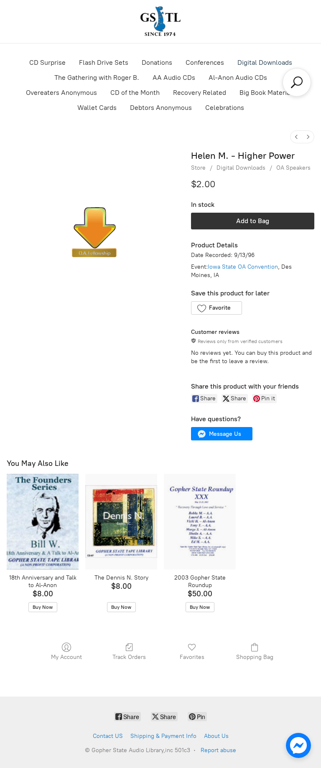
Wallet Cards (97, 108)
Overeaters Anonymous (61, 93)
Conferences (205, 62)
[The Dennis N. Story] (121, 522)
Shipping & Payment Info (163, 736)
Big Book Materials (267, 93)
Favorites (192, 657)
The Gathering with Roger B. (96, 77)
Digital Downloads (264, 62)
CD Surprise (47, 62)
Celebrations (224, 108)
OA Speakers (293, 167)
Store (198, 167)
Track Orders (129, 657)
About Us (216, 736)
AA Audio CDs (174, 77)
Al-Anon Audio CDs (238, 77)
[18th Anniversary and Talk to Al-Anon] (43, 522)
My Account (66, 657)
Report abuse (218, 750)
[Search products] (296, 82)
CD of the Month (135, 93)
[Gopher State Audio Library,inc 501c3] (160, 21)
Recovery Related (199, 93)
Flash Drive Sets (103, 62)
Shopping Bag (254, 657)
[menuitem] (296, 137)
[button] (216, 308)
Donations (157, 62)
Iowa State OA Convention (243, 266)
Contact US (108, 736)
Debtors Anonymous (161, 108)
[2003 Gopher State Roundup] (200, 522)
